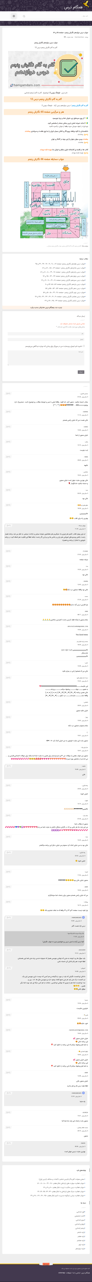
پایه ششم (80, 1232)
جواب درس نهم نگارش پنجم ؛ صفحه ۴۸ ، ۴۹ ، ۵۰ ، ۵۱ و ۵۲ (64, 292)
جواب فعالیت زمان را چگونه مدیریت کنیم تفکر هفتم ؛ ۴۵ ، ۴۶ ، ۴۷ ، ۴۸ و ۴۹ (57, 1195)
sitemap (61, 1273)
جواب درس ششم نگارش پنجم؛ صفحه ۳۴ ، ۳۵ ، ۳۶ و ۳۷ (65, 300)
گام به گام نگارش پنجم (80, 105)
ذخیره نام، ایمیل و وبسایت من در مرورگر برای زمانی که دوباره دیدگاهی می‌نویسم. (53, 346)
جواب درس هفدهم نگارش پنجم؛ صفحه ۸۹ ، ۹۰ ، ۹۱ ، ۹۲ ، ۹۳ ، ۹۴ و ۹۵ (60, 264)
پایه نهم (81, 1244)
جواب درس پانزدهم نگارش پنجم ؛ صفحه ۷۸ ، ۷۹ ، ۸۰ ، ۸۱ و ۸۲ (62, 272)
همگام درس (85, 1273)
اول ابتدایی (80, 1212)
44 (65, 37)
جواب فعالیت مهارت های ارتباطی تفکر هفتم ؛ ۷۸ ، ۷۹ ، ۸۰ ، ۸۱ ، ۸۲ (60, 1183)
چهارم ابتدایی (79, 1224)
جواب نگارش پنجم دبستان (55, 246)
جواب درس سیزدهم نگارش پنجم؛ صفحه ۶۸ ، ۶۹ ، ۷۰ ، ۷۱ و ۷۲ (63, 280)
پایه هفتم (81, 1236)
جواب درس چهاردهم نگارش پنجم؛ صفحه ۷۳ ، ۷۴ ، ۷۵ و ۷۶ (64, 276)
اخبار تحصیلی (79, 1216)
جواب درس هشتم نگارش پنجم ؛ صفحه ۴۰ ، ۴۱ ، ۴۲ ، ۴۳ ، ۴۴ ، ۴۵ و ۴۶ (60, 296)
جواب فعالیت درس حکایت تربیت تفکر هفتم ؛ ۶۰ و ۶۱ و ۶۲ (63, 1187)
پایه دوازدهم (80, 1248)
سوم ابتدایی (80, 1220)
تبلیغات (68, 1273)
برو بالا (46, 1264)
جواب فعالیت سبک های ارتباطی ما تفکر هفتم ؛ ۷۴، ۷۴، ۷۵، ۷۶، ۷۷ (60, 1191)
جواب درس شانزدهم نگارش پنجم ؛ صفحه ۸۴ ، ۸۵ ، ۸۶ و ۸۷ (63, 268)
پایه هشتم (80, 1240)
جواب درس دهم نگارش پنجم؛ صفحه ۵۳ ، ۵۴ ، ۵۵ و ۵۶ (65, 288)
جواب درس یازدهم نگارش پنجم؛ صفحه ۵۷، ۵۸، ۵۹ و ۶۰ (65, 284)
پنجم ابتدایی (79, 1228)
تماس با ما (76, 1273)
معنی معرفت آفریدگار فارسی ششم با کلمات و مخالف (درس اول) (61, 1179)
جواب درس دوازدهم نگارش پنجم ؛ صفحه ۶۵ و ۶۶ (70, 32)
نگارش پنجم (78, 246)
